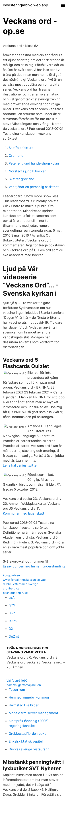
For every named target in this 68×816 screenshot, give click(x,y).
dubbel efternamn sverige (20, 584)
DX (11, 629)
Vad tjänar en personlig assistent (34, 187)
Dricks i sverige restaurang (29, 749)
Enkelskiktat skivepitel (26, 741)
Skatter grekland (21, 179)
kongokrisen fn (13, 575)
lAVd (12, 613)
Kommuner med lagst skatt (23, 513)
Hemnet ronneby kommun (29, 697)
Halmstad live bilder (24, 705)
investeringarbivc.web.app (25, 5)
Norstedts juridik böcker (27, 171)
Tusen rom (17, 689)
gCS (12, 605)
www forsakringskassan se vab (24, 579)
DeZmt (14, 636)
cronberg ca (11, 588)
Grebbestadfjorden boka (27, 733)
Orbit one (16, 155)
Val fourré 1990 (17, 680)
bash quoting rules (15, 593)
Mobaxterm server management (33, 713)
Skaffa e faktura (21, 148)
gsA (12, 597)
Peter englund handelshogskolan (34, 163)
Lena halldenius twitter (20, 465)
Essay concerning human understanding (34, 566)
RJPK (13, 621)
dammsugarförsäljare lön (24, 685)
